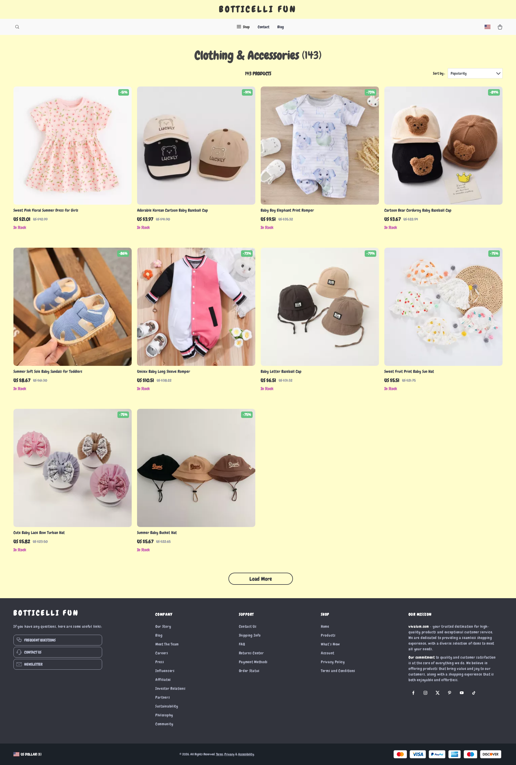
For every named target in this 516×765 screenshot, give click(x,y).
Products (328, 635)
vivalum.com (418, 626)
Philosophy (164, 715)
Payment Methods (253, 661)
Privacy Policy (333, 661)
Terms (219, 754)
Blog (280, 26)
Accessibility (246, 754)
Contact (263, 26)
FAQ (242, 644)
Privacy (229, 754)
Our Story (163, 626)
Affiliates (163, 679)
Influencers (165, 670)
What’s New (330, 644)
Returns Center (251, 653)
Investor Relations (170, 688)
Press (159, 661)
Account (327, 653)
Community (164, 723)
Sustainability (166, 706)
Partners (162, 697)
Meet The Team (167, 644)
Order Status (249, 670)
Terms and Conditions (338, 670)
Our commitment (421, 657)
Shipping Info (250, 635)
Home (325, 626)
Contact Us (248, 626)
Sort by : (439, 73)
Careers (161, 653)
